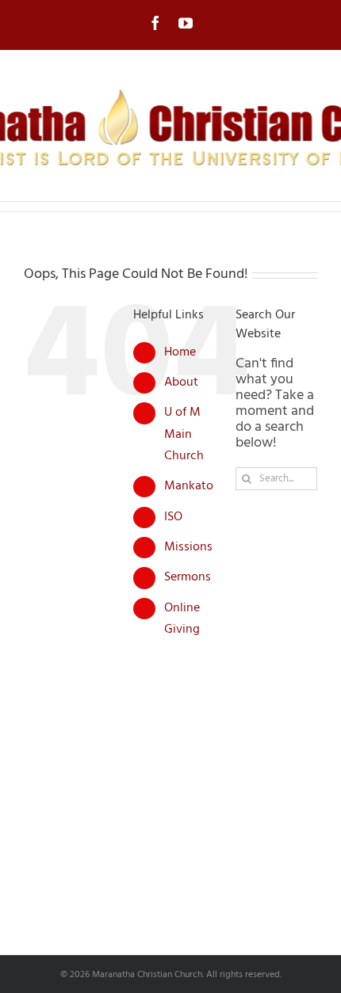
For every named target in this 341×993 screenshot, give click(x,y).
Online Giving (182, 619)
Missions (188, 547)
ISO (173, 517)
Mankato (188, 486)
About (181, 382)
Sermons (187, 577)
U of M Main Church (184, 434)
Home (180, 352)
